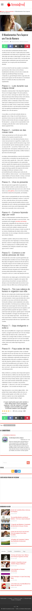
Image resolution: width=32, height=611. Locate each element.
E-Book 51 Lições (18, 598)
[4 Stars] (9, 411)
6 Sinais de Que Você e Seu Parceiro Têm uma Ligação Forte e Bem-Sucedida (20, 533)
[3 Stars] (7, 411)
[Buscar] (28, 462)
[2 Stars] (5, 411)
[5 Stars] (11, 411)
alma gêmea (11, 190)
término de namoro (9, 425)
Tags (24, 551)
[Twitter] (19, 471)
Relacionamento (10, 11)
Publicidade (3, 598)
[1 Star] (3, 411)
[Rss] (12, 471)
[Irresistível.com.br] (16, 4)
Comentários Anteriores (9, 435)
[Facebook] (16, 471)
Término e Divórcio (24, 41)
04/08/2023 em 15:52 (25, 439)
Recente (4, 551)
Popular (10, 551)
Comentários (17, 551)
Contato (10, 598)
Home (3, 11)
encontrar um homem (20, 221)
